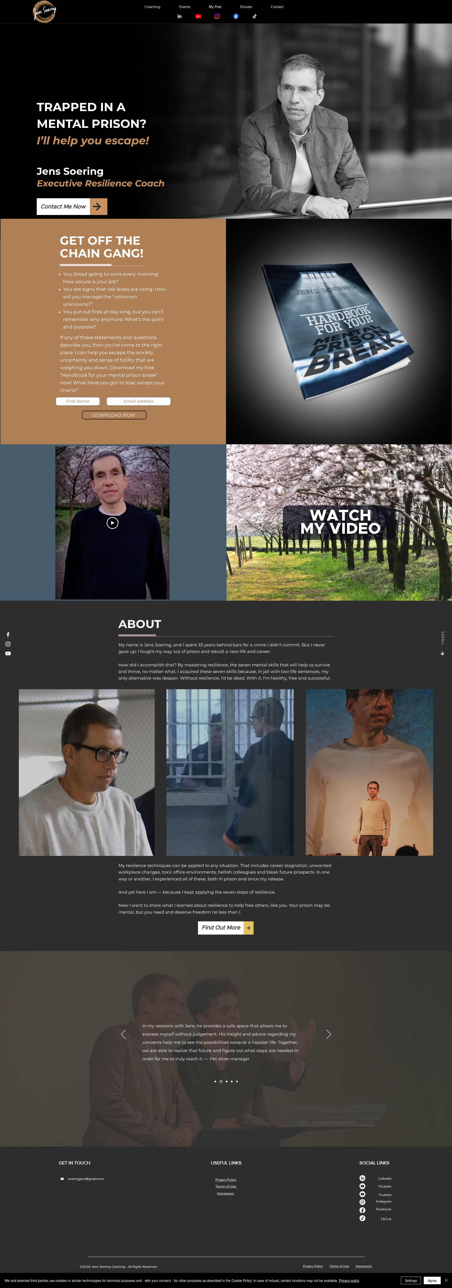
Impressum (364, 1266)
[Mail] (62, 1179)
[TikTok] (254, 16)
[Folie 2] (220, 1081)
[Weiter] (328, 1035)
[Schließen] (446, 1280)
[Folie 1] (215, 1081)
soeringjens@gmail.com (86, 1179)
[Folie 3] (226, 1081)
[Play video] (112, 523)
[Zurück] (123, 1035)
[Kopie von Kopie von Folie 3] (237, 1081)
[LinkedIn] (179, 16)
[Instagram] (217, 16)
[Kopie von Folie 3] (232, 1081)
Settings (411, 1280)
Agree (432, 1280)
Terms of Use (339, 1266)
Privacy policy (349, 1280)
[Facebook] (235, 16)
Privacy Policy (313, 1266)
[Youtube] (198, 16)
